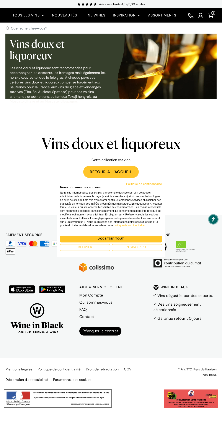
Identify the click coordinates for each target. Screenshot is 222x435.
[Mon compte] (200, 15)
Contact (86, 316)
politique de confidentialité (129, 225)
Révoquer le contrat (100, 331)
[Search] (8, 28)
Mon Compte (91, 295)
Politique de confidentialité (59, 369)
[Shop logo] (5, 15)
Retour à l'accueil (111, 171)
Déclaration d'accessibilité (26, 379)
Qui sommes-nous (96, 302)
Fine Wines (95, 15)
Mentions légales (18, 369)
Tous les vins (26, 15)
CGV (128, 369)
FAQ (83, 309)
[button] (213, 219)
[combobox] (111, 28)
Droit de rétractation (102, 369)
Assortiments (162, 15)
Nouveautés (64, 15)
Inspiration (124, 15)
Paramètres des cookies (72, 379)
